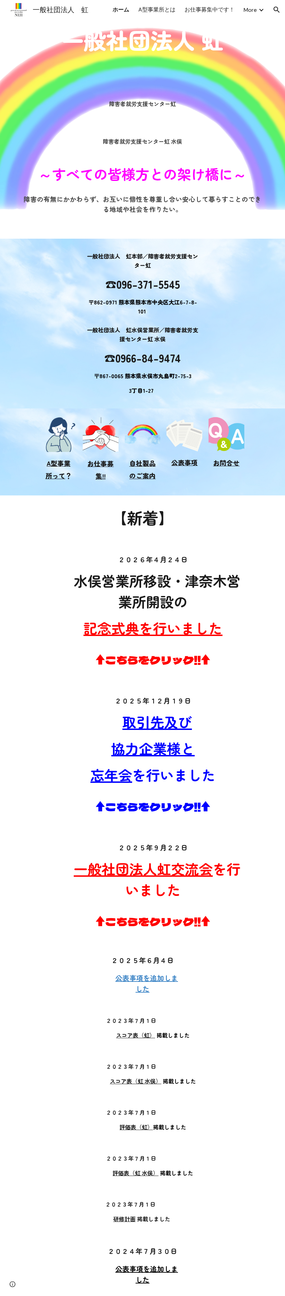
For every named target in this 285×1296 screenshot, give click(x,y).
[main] (142, 104)
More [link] (250, 10)
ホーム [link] (121, 9)
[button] (276, 9)
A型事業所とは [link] (157, 9)
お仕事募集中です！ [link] (210, 9)
